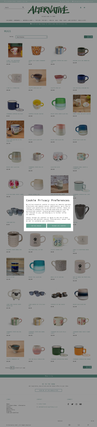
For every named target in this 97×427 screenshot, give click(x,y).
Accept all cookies (59, 225)
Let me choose (36, 225)
